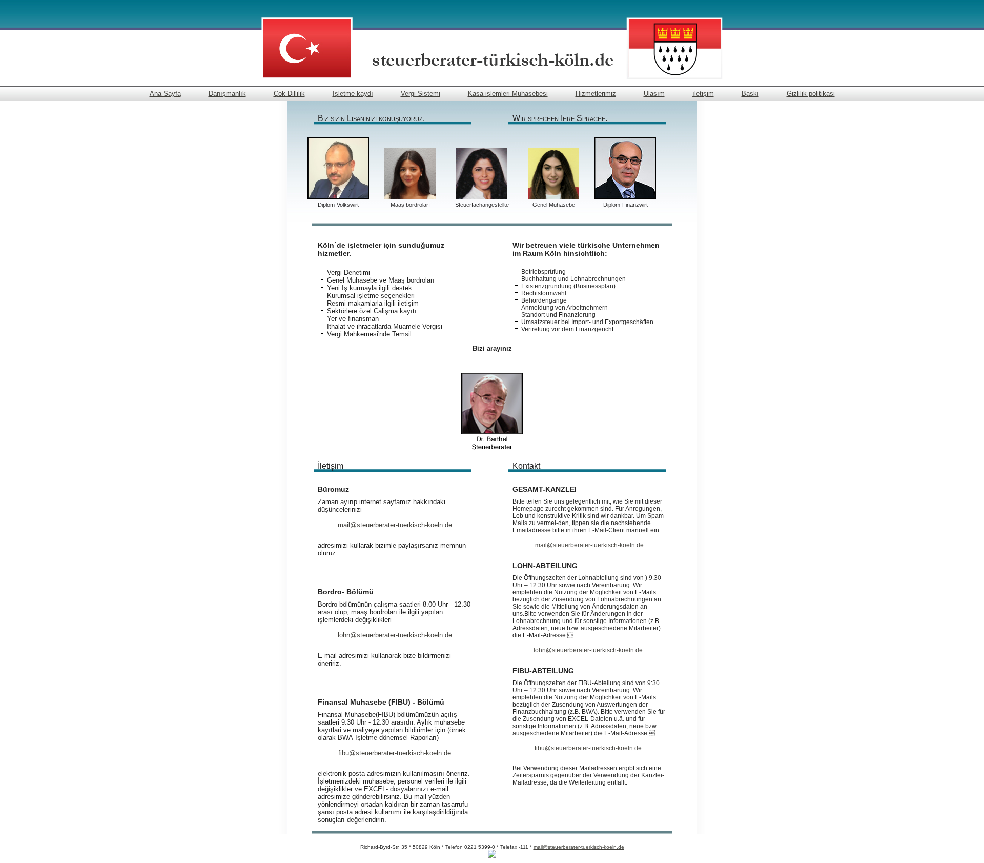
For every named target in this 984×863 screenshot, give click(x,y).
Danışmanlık (227, 93)
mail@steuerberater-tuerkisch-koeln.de (395, 525)
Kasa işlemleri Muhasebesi (508, 93)
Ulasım (654, 93)
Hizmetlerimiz (596, 93)
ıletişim (703, 93)
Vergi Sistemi (420, 93)
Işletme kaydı (353, 93)
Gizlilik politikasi (811, 93)
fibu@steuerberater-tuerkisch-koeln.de (394, 753)
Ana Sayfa (165, 93)
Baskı (750, 93)
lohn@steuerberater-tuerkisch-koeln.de (395, 635)
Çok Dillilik (289, 93)
